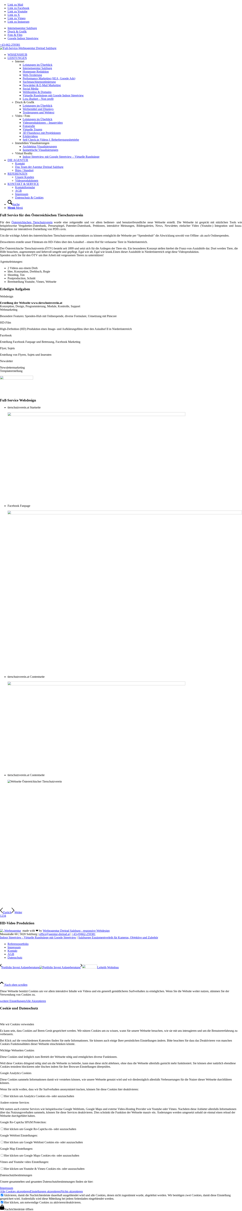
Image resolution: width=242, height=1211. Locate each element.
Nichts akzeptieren (72, 1191)
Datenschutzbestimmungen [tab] (16, 1175)
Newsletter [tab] (6, 361)
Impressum (6, 1188)
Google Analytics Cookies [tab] (15, 1073)
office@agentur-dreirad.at (54, 934)
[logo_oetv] (16, 378)
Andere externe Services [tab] (14, 1102)
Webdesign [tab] (6, 296)
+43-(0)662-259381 (83, 934)
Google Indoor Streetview (23, 38)
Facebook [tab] (6, 335)
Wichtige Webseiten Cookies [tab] (17, 1050)
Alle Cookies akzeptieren (15, 1191)
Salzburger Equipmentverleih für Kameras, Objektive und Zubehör (118, 937)
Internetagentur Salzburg (22, 28)
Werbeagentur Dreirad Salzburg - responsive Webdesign (76, 930)
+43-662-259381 (10, 44)
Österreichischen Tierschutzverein (32, 222)
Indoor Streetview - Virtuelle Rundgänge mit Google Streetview (38, 937)
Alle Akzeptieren (36, 1001)
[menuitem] (125, 28)
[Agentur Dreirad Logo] (28, 48)
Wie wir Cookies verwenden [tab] (17, 1024)
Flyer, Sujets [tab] (7, 348)
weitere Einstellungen (13, 1001)
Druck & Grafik (17, 31)
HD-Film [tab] (5, 322)
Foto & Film (15, 34)
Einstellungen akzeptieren (45, 1191)
